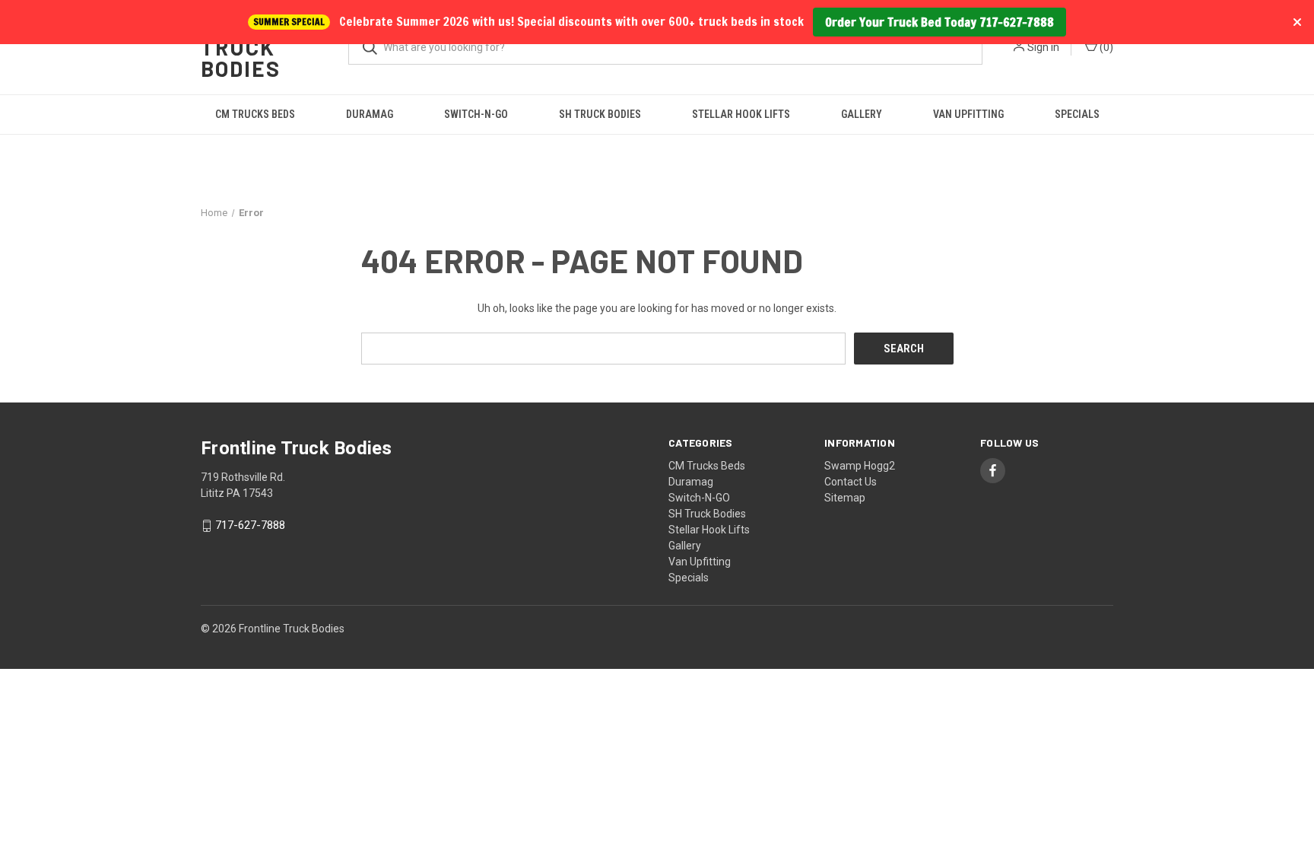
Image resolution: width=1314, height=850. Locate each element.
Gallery (861, 114)
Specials (1077, 114)
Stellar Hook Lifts (741, 114)
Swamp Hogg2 (859, 466)
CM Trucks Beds (255, 114)
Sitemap (844, 498)
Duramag (369, 114)
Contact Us (850, 482)
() (1105, 47)
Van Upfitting (968, 114)
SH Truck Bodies (600, 114)
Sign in (1043, 47)
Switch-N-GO (476, 114)
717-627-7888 (250, 526)
